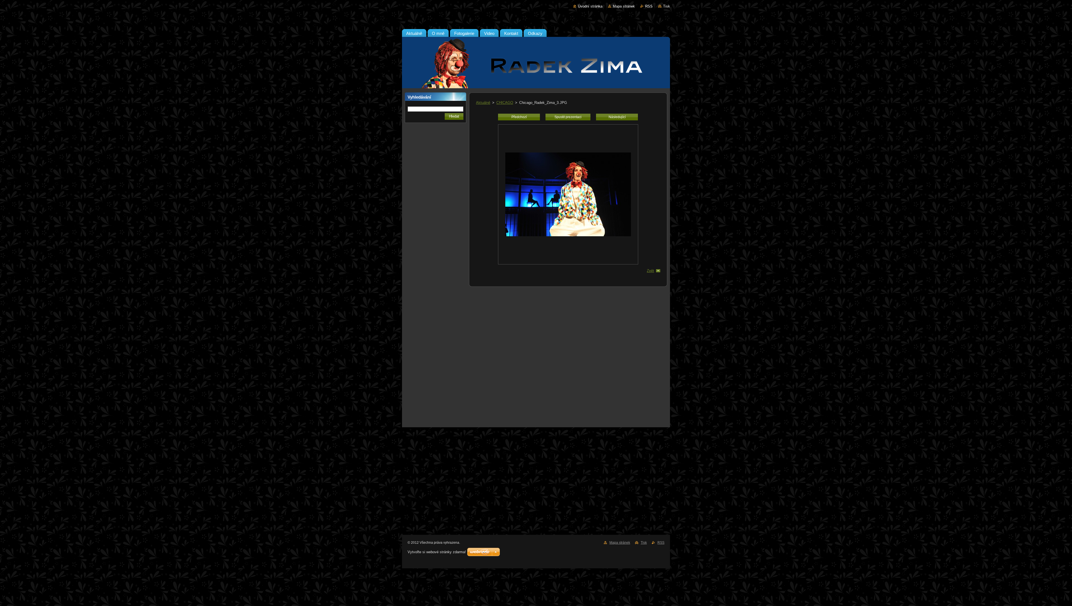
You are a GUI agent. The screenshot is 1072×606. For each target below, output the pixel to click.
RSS (649, 6)
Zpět (650, 271)
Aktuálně (483, 103)
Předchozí (519, 117)
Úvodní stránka (590, 6)
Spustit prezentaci (568, 117)
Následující (617, 117)
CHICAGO (504, 103)
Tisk (666, 6)
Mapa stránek (624, 6)
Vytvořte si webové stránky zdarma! (437, 552)
